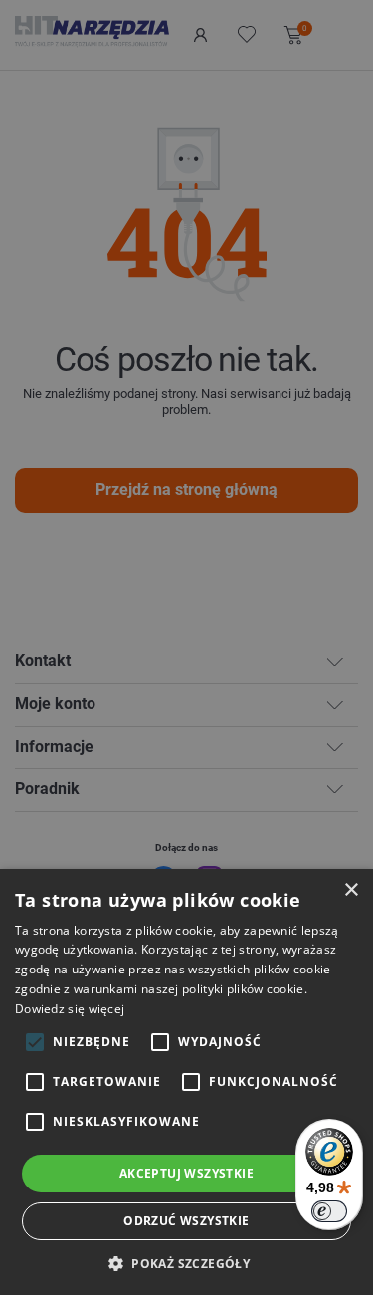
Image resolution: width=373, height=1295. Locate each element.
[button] (186, 1262)
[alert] (186, 647)
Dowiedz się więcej (69, 1008)
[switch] (329, 1211)
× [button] (350, 890)
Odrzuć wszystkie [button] (186, 1220)
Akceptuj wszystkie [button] (186, 1173)
